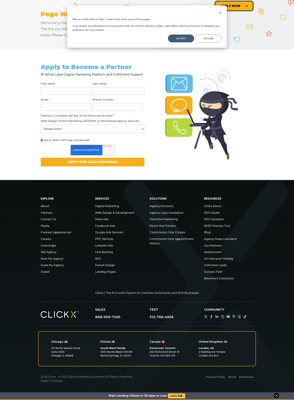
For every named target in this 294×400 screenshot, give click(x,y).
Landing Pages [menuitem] (105, 271)
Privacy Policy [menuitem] (215, 377)
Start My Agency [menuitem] (52, 258)
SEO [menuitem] (98, 258)
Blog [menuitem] (207, 232)
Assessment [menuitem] (212, 252)
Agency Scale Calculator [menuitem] (220, 239)
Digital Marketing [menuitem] (107, 206)
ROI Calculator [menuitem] (214, 219)
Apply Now (230, 6)
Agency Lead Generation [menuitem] (166, 212)
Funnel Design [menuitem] (105, 265)
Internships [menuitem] (48, 245)
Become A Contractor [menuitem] (219, 278)
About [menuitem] (45, 206)
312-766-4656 (162, 317)
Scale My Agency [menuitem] (52, 265)
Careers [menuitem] (46, 239)
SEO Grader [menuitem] (212, 212)
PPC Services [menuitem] (104, 239)
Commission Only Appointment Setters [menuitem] (172, 241)
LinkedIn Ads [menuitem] (104, 245)
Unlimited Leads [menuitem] (215, 265)
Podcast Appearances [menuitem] (56, 232)
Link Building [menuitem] (104, 252)
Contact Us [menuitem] (48, 219)
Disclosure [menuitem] (246, 377)
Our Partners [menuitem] (213, 245)
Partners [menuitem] (47, 212)
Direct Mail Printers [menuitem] (163, 225)
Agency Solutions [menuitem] (162, 206)
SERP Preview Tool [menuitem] (217, 225)
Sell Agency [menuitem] (48, 252)
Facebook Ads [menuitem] (105, 225)
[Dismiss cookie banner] (220, 13)
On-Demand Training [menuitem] (218, 258)
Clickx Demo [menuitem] (213, 206)
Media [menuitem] (45, 225)
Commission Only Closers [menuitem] (167, 232)
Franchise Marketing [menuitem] (164, 219)
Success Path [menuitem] (213, 271)
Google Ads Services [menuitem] (109, 232)
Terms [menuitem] (231, 377)
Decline (208, 38)
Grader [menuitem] (45, 271)
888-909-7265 (107, 317)
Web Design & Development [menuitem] (114, 212)
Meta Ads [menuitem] (102, 219)
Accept (181, 38)
